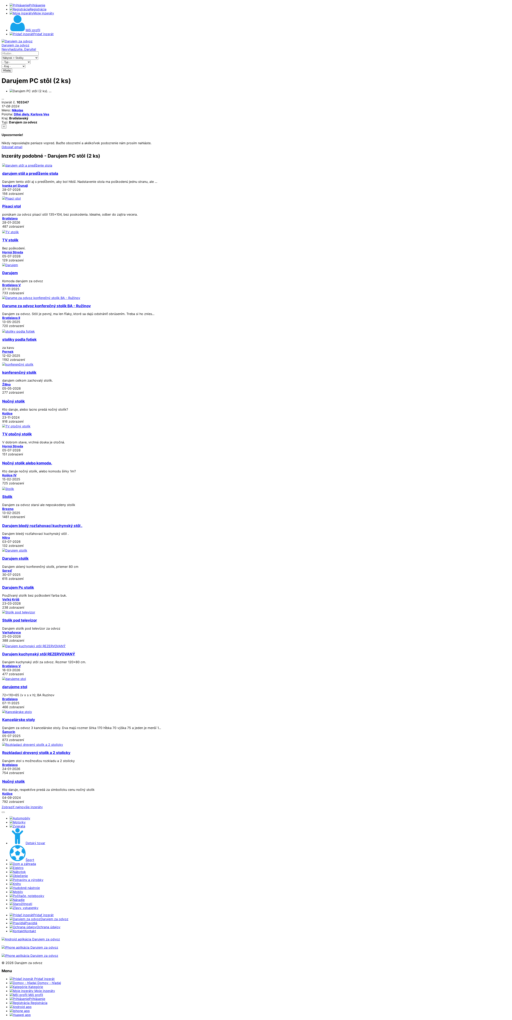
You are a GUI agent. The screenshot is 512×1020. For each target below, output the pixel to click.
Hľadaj (7, 70)
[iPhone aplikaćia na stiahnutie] (30, 947)
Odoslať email (12, 147)
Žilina (6, 384)
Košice (7, 413)
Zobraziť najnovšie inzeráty (22, 807)
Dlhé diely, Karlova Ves (31, 114)
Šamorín (8, 732)
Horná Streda (12, 252)
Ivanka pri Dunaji (15, 186)
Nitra (6, 538)
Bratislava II (11, 318)
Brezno (8, 509)
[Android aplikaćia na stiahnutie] (31, 939)
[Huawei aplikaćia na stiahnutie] (30, 956)
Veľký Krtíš (10, 599)
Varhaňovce (11, 632)
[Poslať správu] (3, 812)
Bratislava (10, 218)
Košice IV (9, 475)
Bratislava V (11, 285)
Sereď (7, 571)
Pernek (7, 352)
